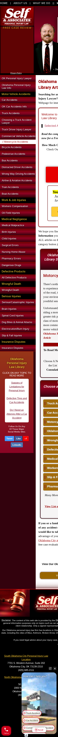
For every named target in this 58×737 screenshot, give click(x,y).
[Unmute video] (39, 698)
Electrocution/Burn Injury (15, 328)
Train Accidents (10, 187)
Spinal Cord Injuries (13, 315)
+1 (26, 438)
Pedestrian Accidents (13, 154)
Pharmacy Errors (11, 258)
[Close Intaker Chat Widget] (55, 668)
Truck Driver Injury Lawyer (16, 129)
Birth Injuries (9, 232)
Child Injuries (9, 238)
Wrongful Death (10, 290)
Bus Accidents (10, 160)
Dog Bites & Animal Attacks (17, 322)
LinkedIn (16, 444)
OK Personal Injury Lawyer (17, 78)
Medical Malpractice (13, 225)
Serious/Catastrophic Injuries (18, 302)
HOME (4, 3)
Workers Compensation (15, 206)
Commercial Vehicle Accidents (19, 136)
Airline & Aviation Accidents (17, 180)
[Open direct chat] (50, 668)
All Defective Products (14, 277)
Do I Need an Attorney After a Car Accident (17, 404)
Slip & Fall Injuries (12, 335)
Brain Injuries (9, 309)
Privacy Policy (16, 73)
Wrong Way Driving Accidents (18, 173)
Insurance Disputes (12, 348)
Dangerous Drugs (11, 265)
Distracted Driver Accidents (17, 167)
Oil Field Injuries (11, 212)
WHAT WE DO (41, 3)
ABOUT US (20, 3)
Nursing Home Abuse (13, 251)
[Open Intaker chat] (26, 735)
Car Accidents (9, 100)
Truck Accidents (11, 113)
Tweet (9, 438)
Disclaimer (6, 620)
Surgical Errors (10, 245)
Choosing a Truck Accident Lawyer (17, 121)
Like (18, 438)
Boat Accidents (10, 193)
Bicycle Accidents (12, 147)
